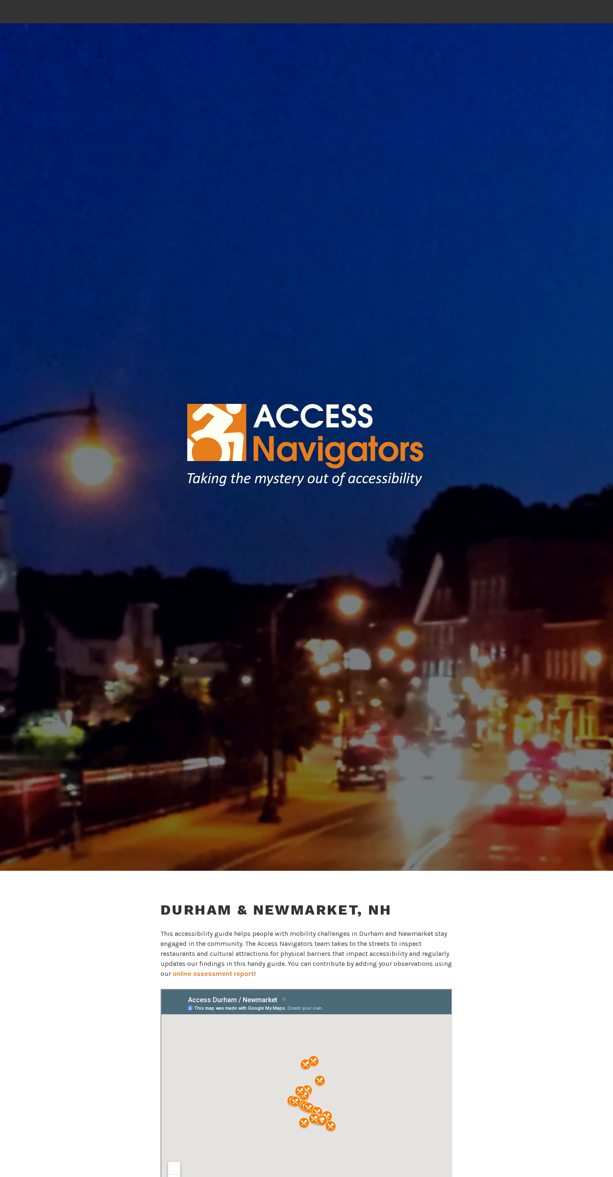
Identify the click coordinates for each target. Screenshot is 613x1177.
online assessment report (213, 974)
